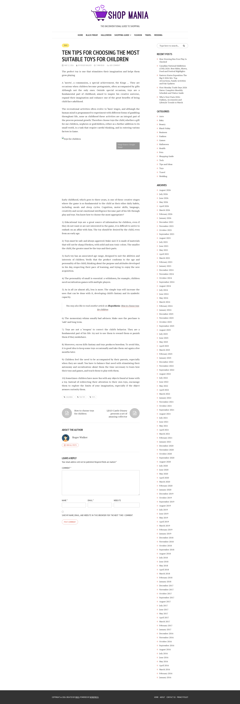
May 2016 (163, 661)
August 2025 (165, 238)
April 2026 (164, 206)
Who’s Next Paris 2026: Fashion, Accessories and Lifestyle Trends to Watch (171, 100)
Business (163, 132)
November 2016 (166, 637)
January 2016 (165, 677)
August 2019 (165, 505)
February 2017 (165, 625)
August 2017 (165, 601)
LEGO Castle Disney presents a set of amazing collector (117, 413)
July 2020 (163, 465)
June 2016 (163, 657)
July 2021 (163, 417)
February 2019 (165, 529)
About (162, 697)
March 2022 (164, 393)
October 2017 (165, 593)
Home (80, 35)
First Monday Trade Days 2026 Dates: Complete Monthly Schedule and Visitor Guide (173, 90)
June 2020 (163, 469)
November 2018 (166, 541)
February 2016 (165, 673)
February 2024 (165, 306)
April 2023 (164, 346)
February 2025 (165, 262)
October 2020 (165, 453)
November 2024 (166, 274)
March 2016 (164, 669)
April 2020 (164, 477)
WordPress (94, 697)
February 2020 (165, 485)
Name (65, 500)
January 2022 (165, 397)
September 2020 (166, 457)
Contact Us (171, 697)
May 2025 (163, 250)
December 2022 (166, 361)
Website (117, 500)
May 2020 (163, 473)
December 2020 (166, 445)
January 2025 (165, 266)
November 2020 (166, 449)
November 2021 (166, 401)
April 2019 (164, 521)
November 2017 (166, 589)
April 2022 (164, 389)
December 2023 (166, 314)
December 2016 (166, 633)
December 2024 (166, 270)
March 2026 (164, 210)
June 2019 (163, 513)
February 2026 (165, 214)
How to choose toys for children (84, 412)
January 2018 (165, 581)
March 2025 (164, 258)
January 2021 (165, 441)
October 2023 (165, 322)
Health (162, 148)
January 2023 (165, 357)
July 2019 (163, 509)
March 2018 (164, 573)
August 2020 (165, 461)
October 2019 (165, 497)
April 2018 (164, 569)
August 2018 (165, 553)
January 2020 (165, 489)
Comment (66, 467)
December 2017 (166, 585)
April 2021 (164, 429)
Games (162, 140)
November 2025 (166, 226)
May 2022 (163, 385)
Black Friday (92, 35)
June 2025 (163, 246)
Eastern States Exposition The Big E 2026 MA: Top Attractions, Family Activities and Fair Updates (173, 79)
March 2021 (164, 433)
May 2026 (163, 202)
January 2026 (165, 218)
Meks (77, 697)
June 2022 (163, 381)
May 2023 (163, 342)
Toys (65, 45)
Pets (161, 152)
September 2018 (166, 549)
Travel (148, 35)
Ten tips (82, 397)
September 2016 (166, 645)
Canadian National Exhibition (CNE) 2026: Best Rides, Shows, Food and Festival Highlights (173, 68)
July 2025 (163, 242)
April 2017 (164, 617)
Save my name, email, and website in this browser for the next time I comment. (97, 515)
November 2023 (166, 318)
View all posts (71, 445)
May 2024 (163, 298)
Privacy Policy (182, 697)
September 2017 (166, 597)
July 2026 (163, 194)
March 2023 (164, 350)
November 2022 (166, 365)
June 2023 (163, 338)
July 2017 (163, 605)
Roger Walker (86, 65)
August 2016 (165, 649)
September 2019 (166, 501)
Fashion (138, 35)
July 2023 (163, 334)
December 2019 (166, 493)
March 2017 (164, 621)
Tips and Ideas (165, 164)
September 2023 (166, 326)
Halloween (106, 35)
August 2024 (165, 286)
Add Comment (115, 65)
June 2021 (163, 421)
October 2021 (165, 405)
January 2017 (165, 629)
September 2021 (166, 409)
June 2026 (163, 198)
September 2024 (166, 282)
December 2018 (166, 537)
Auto (161, 116)
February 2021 (165, 437)
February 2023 (165, 353)
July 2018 (163, 557)
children (69, 397)
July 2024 (163, 290)
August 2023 (165, 330)
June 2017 (163, 609)
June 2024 (163, 294)
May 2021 (163, 425)
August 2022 (165, 373)
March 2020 (164, 481)
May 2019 (163, 517)
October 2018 (165, 545)
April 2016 (164, 665)
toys (93, 397)
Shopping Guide (121, 35)
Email (91, 500)
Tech (161, 160)
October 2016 (165, 641)
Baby (161, 120)
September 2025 (166, 234)
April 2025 (164, 254)
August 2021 (165, 413)
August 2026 (165, 190)
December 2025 (166, 222)
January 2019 (165, 533)
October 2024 (165, 278)
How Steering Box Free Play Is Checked (173, 60)
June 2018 (163, 561)
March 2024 (164, 302)
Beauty (162, 124)
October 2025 (165, 230)
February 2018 (165, 577)
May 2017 (163, 613)
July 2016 (163, 653)
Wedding (158, 35)
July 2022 (163, 377)
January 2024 (165, 310)
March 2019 (164, 525)
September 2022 (166, 369)
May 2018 (163, 565)
